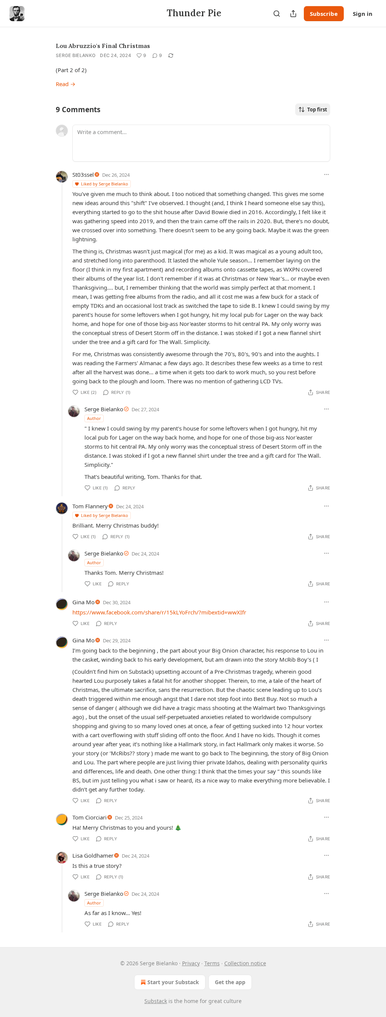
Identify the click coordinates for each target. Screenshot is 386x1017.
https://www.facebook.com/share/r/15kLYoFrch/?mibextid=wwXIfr (159, 612)
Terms (212, 963)
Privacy (191, 963)
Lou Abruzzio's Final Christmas (103, 45)
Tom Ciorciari (89, 817)
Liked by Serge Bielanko (104, 184)
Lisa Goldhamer (92, 855)
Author (94, 418)
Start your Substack (173, 982)
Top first (317, 109)
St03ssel (83, 174)
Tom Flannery (90, 506)
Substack (155, 1001)
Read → (65, 84)
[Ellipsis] (326, 174)
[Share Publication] (293, 13)
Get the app (230, 982)
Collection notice (245, 963)
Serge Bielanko (75, 55)
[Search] (276, 13)
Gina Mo (83, 602)
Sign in (362, 13)
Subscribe (324, 13)
